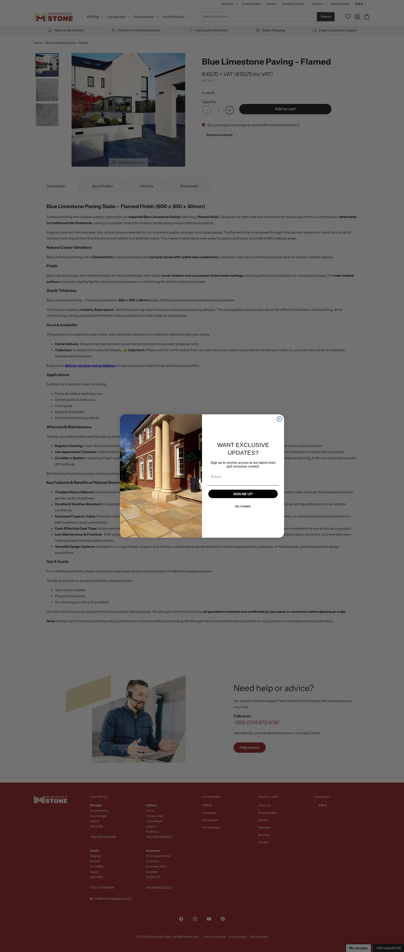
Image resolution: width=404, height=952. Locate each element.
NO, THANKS (243, 506)
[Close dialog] (279, 418)
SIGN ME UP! (243, 494)
